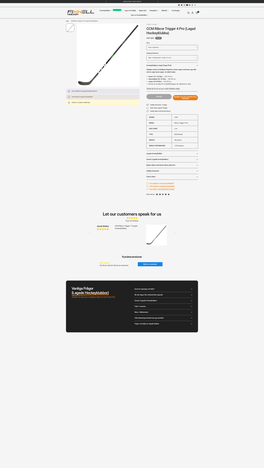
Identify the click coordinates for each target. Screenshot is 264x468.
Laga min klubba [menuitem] (130, 10)
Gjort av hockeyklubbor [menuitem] (139, 15)
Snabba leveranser (152, 171)
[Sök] (188, 12)
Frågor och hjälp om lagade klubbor (147, 324)
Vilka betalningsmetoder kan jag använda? (149, 318)
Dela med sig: (150, 194)
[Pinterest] (189, 5)
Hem (67, 21)
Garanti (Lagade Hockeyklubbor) (146, 301)
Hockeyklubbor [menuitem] (105, 10)
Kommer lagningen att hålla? (144, 289)
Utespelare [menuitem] (153, 10)
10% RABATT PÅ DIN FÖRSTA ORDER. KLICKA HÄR (132, 1)
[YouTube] (187, 5)
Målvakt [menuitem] (164, 10)
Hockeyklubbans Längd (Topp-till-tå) (158, 65)
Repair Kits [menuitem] (142, 10)
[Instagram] (184, 5)
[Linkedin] (195, 5)
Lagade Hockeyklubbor (154, 153)
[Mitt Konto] (192, 12)
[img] (132, 218)
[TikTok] (192, 5)
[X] (181, 5)
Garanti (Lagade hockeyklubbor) (157, 159)
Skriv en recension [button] (150, 264)
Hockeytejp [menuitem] (176, 10)
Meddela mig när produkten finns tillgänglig (185, 97)
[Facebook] (179, 5)
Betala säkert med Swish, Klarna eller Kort (160, 165)
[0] (196, 12)
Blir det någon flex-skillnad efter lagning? (149, 295)
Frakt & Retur (150, 177)
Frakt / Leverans (140, 306)
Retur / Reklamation (141, 312)
